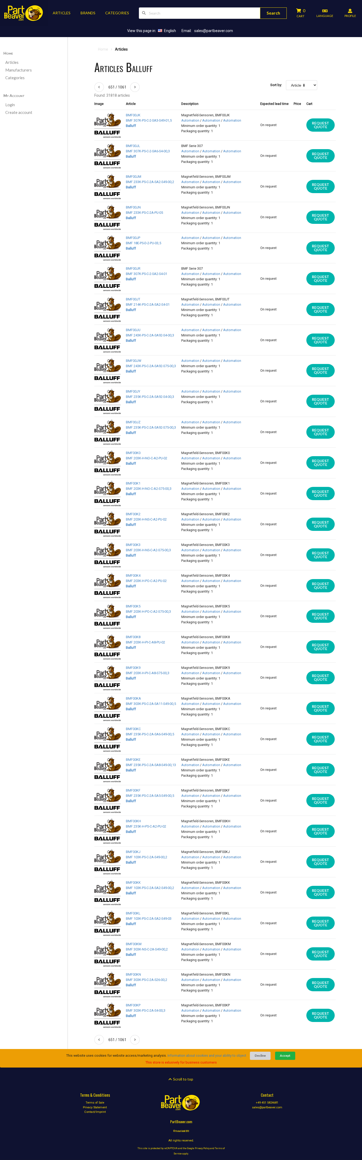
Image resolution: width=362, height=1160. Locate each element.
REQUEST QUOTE (320, 125)
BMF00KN (133, 974)
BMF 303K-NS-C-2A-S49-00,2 (147, 949)
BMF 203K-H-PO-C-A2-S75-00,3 (148, 612)
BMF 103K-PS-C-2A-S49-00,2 (146, 857)
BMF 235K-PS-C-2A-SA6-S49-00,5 (150, 734)
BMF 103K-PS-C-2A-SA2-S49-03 (148, 919)
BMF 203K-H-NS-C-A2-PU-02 (146, 519)
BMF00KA (133, 698)
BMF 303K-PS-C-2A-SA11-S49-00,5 (151, 704)
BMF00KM (134, 944)
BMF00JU (133, 330)
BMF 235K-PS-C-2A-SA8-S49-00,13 (151, 765)
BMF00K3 (133, 545)
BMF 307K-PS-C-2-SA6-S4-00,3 (148, 151)
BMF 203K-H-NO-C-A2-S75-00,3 (148, 489)
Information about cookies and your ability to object (206, 1055)
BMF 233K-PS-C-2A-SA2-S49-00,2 (150, 182)
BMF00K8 (133, 637)
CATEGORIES (117, 13)
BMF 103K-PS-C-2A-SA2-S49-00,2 (150, 888)
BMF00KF (133, 790)
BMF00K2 (133, 514)
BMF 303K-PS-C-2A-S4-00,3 (145, 1010)
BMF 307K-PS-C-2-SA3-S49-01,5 (149, 120)
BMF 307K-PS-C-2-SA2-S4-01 (146, 274)
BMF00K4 (133, 575)
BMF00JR (133, 268)
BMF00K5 (133, 606)
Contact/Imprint (95, 1112)
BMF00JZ (133, 422)
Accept (285, 1055)
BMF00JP (133, 238)
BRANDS (88, 13)
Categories (15, 77)
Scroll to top (182, 1079)
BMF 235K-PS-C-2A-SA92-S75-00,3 (151, 427)
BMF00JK (133, 115)
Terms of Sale (95, 1102)
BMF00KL (133, 913)
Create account (18, 112)
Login (10, 105)
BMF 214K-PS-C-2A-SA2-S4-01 (148, 304)
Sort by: (276, 85)
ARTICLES (61, 13)
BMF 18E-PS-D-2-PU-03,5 (143, 243)
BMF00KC (133, 729)
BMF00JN (133, 207)
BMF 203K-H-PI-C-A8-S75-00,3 (147, 673)
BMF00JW (133, 361)
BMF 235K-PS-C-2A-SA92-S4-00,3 (150, 397)
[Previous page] (99, 87)
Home (8, 53)
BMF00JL (133, 146)
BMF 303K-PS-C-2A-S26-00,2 (146, 980)
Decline (260, 1055)
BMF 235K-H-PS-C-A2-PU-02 (146, 826)
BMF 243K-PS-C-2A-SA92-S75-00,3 (151, 366)
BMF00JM (133, 177)
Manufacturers (18, 70)
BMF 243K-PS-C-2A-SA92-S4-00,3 (150, 335)
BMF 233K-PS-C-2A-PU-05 (144, 213)
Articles (12, 62)
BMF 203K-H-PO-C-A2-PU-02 (146, 581)
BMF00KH (133, 821)
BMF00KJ (133, 852)
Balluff (131, 126)
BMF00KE (133, 760)
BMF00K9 (133, 668)
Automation (190, 120)
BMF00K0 (133, 453)
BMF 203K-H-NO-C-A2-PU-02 (146, 458)
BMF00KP (133, 1005)
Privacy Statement (95, 1107)
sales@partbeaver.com (213, 31)
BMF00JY (133, 391)
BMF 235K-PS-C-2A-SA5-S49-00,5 (150, 796)
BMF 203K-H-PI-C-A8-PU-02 (145, 642)
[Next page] (135, 87)
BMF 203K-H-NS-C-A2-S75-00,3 (148, 550)
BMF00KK (133, 883)
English (170, 31)
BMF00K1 (133, 483)
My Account (14, 95)
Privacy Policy (202, 1148)
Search (273, 12)
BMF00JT (133, 299)
